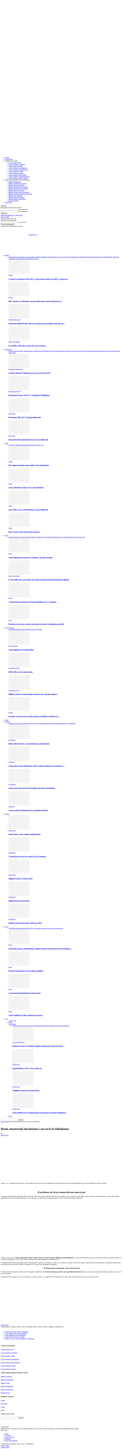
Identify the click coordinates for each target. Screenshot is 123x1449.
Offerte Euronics (26, 257)
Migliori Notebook (6, 1376)
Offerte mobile (47, 257)
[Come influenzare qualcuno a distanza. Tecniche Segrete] (18, 552)
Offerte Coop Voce (58, 257)
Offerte (7, 255)
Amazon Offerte (16, 257)
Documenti (25, 445)
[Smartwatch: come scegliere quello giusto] (18, 829)
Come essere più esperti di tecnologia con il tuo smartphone (31, 788)
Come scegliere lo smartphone (17, 168)
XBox (67, 1026)
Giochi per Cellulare (67, 723)
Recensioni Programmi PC (76, 351)
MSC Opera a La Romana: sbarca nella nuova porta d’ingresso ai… (35, 301)
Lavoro (41, 445)
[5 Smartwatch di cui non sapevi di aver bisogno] (18, 851)
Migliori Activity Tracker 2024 (20, 879)
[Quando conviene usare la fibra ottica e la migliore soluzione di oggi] (18, 711)
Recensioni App (30, 351)
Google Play (31, 723)
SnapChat (42, 723)
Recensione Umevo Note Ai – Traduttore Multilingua (29, 395)
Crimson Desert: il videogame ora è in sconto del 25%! (29, 373)
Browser (19, 629)
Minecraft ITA (30, 1026)
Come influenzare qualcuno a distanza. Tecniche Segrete (30, 557)
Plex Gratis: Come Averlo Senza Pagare (24, 532)
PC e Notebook (9, 628)
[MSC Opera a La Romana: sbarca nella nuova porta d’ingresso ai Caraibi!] (18, 296)
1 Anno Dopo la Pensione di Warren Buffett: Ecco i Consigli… (32, 602)
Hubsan (24, 928)
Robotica (73, 537)
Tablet (40, 629)
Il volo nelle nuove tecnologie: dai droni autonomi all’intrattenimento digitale (38, 580)
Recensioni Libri (63, 351)
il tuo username (23, 209)
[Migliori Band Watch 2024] (18, 895)
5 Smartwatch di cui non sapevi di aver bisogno (27, 856)
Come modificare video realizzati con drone (25, 1015)
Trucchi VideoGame (59, 1026)
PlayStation (49, 1026)
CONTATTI (8, 202)
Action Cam (12, 1020)
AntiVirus (14, 629)
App (17, 723)
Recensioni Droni (40, 351)
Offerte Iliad (78, 257)
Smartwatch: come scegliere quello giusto (24, 834)
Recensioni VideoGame (15, 369)
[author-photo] (5, 1323)
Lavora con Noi (9, 1437)
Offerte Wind (25, 259)
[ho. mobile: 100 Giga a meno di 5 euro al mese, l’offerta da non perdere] (18, 340)
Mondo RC (51, 537)
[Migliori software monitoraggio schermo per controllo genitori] (18, 688)
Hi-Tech (30, 537)
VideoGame (12, 1024)
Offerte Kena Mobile (88, 257)
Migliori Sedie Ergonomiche (17, 199)
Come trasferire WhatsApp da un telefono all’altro (28, 810)
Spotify (47, 723)
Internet (24, 629)
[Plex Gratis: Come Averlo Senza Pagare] (18, 526)
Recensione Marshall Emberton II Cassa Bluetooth (28, 440)
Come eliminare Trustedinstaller (21, 650)
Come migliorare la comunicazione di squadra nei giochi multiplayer (39, 1113)
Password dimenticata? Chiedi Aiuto (12, 215)
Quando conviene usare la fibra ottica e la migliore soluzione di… (34, 716)
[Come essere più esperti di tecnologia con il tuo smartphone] (18, 782)
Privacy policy (5, 1445)
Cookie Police (5, 1447)
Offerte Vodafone (15, 259)
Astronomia (14, 537)
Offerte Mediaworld (37, 257)
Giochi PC (23, 1026)
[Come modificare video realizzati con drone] (18, 1010)
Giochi (37, 445)
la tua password (23, 211)
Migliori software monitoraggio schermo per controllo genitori (32, 694)
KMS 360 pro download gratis (20, 672)
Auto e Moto (15, 445)
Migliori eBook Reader (15, 195)
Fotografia (32, 445)
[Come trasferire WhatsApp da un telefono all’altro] (18, 805)
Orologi (7, 814)
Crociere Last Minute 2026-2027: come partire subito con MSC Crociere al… (38, 279)
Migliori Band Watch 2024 (19, 901)
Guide (6, 443)
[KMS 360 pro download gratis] (18, 666)
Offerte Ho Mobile (69, 257)
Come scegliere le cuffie (15, 171)
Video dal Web (80, 537)
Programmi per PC (32, 629)
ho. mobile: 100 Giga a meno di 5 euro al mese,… (27, 346)
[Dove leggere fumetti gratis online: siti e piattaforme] (18, 460)
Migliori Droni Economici (16, 190)
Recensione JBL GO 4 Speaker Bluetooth (24, 417)
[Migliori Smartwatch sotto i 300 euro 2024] (18, 917)
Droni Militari (17, 928)
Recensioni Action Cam (18, 351)
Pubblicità (8, 1439)
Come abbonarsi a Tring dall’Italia (15, 1335)
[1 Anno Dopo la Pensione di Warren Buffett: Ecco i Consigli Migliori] (18, 596)
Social (10, 1116)
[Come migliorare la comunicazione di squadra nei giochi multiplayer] (22, 1107)
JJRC (28, 928)
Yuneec (61, 928)
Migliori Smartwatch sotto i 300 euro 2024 (25, 923)
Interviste (35, 537)
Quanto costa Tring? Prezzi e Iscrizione (16, 1332)
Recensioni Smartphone (91, 351)
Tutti (9, 257)
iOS (74, 723)
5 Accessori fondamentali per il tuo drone (24, 993)
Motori (57, 537)
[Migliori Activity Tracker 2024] (18, 873)
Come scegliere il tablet (15, 166)
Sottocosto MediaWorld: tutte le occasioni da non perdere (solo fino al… (36, 323)
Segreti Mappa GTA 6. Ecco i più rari (27, 1068)
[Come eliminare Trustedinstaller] (18, 644)
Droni (6, 927)
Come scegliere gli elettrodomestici (19, 176)
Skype (37, 723)
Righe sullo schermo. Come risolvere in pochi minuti (28, 744)
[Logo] (15, 252)
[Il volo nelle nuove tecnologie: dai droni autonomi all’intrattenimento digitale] (18, 574)
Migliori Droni (5, 1393)
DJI (12, 928)
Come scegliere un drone (16, 173)
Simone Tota (4, 1135)
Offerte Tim (111, 257)
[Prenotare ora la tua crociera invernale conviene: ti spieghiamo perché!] (18, 618)
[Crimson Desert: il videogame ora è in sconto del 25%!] (18, 367)
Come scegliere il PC (14, 163)
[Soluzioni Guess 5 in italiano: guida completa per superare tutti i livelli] (22, 1040)
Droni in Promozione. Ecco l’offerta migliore (25, 971)
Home (3, 1121)
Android (13, 723)
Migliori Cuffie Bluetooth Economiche (20, 194)
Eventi (26, 537)
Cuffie (10, 1022)
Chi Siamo (8, 1435)
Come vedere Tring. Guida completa (16, 1333)
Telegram (52, 723)
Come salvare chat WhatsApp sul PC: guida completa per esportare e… (36, 766)
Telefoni (7, 722)
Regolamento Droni (45, 928)
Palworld (43, 1026)
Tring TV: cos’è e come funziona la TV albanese (19, 1338)
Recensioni (8, 349)
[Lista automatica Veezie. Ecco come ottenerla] (18, 482)
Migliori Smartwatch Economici (18, 189)
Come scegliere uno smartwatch (18, 170)
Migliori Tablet (5, 1383)
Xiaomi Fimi (55, 928)
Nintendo (38, 1026)
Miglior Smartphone (7, 1386)
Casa (20, 445)
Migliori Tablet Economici (16, 185)
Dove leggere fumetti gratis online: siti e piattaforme (28, 465)
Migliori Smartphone (14, 182)
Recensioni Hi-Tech (52, 351)
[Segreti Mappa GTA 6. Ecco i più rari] (22, 1063)
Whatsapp (58, 723)
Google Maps (23, 723)
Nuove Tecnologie (64, 537)
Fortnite (17, 1026)
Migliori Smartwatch (7, 1389)
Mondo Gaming (43, 537)
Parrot (37, 928)
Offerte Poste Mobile (101, 257)
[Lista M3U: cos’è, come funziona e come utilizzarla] (18, 504)
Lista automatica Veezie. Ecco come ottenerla (26, 487)
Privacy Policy (5, 217)
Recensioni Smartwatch (106, 351)
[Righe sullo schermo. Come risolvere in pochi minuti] (18, 738)
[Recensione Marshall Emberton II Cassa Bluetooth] (18, 434)
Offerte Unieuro (34, 259)
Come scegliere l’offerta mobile (17, 178)
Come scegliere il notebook (16, 164)
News (6, 535)
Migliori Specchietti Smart (16, 197)
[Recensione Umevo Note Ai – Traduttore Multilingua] (18, 390)
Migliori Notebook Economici (17, 183)
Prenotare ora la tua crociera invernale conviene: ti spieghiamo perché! (36, 624)
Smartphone (12, 740)
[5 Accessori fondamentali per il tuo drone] (18, 987)
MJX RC (32, 928)
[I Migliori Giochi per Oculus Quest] (22, 1085)
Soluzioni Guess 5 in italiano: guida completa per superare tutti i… (38, 1046)
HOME (7, 157)
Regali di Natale (13, 201)
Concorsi (21, 537)
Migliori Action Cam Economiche (18, 192)
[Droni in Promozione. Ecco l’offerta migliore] (18, 965)
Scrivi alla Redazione (11, 1440)
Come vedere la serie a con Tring (15, 1337)
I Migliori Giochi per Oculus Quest (25, 1090)
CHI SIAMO (9, 159)
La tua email (22, 222)
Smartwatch (12, 830)
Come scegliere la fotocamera (17, 175)
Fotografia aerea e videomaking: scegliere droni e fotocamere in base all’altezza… (40, 949)
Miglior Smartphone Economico (18, 187)
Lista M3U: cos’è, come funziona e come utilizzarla (28, 510)
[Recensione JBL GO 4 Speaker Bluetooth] (18, 412)
